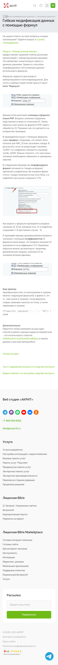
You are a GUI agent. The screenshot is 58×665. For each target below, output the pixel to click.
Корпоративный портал (15, 514)
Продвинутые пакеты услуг (17, 467)
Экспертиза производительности (20, 476)
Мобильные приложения (15, 566)
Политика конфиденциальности (19, 646)
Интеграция (9, 557)
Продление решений (13, 484)
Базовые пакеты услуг (14, 458)
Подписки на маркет (13, 518)
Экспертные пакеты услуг (16, 471)
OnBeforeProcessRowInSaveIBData (20, 338)
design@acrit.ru (12, 428)
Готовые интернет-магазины (17, 540)
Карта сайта (9, 641)
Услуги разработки (13, 449)
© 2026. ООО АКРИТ (13, 632)
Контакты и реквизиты (14, 637)
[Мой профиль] (47, 5)
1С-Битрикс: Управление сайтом (20, 505)
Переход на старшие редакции (19, 480)
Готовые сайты (10, 544)
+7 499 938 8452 (12, 420)
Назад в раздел (11, 353)
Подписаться (29, 614)
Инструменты (10, 553)
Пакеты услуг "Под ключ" (15, 463)
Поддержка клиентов (14, 570)
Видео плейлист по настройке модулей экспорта (28, 373)
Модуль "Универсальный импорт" (20, 51)
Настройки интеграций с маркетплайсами (25, 454)
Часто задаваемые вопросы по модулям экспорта (29, 367)
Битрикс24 (8, 510)
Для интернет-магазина (15, 548)
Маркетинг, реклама (13, 561)
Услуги (6, 579)
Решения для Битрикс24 (15, 574)
